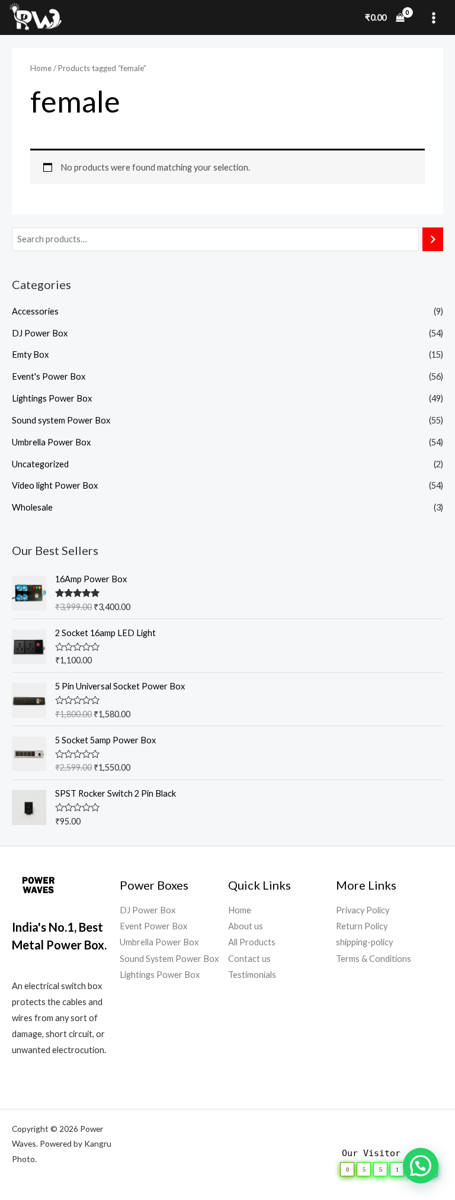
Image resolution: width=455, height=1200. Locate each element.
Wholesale (32, 507)
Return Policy (361, 926)
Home (41, 68)
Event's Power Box (48, 376)
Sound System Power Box (169, 959)
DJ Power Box (40, 333)
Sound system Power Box (61, 420)
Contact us (249, 959)
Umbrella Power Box (51, 442)
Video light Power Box (55, 485)
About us (245, 926)
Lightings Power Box (52, 398)
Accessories (35, 311)
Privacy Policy (362, 910)
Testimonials (252, 975)
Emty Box (30, 354)
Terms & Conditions (373, 959)
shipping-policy (364, 942)
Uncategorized (40, 464)
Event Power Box (153, 926)
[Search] (432, 239)
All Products (251, 942)
